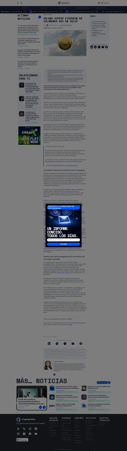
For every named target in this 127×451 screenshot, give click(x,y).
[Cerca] (79, 205)
